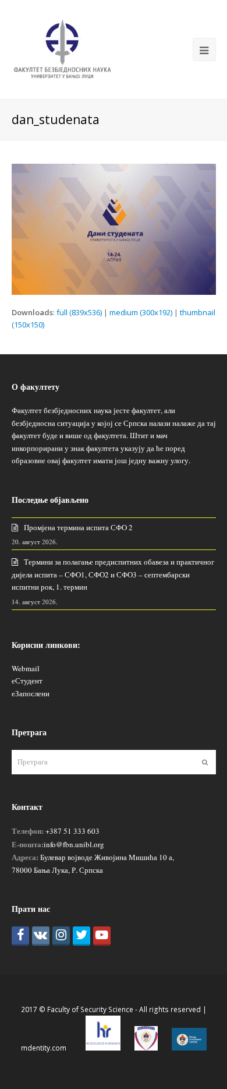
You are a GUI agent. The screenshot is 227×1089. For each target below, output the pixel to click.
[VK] (40, 936)
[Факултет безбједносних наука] (62, 48)
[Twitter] (81, 936)
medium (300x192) (140, 312)
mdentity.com (43, 1048)
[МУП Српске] (146, 1048)
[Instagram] (61, 936)
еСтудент (27, 680)
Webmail (26, 668)
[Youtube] (102, 936)
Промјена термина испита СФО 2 (78, 527)
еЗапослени (30, 693)
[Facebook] (20, 936)
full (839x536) (79, 312)
